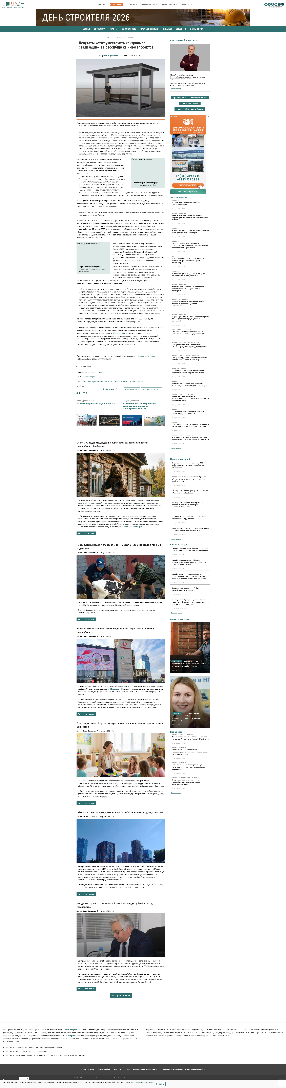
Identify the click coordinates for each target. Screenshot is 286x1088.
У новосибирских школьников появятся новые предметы (189, 203)
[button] (261, 4)
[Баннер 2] (109, 420)
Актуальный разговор (184, 40)
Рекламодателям (275, 7)
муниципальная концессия (102, 381)
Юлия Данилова (111, 56)
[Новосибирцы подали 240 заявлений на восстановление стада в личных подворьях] (121, 577)
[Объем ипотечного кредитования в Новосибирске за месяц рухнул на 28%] (121, 841)
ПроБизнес (189, 435)
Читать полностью (86, 533)
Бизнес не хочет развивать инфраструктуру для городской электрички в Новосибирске (190, 398)
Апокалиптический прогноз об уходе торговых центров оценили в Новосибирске (188, 303)
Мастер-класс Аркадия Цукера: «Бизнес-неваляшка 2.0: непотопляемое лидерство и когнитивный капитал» (190, 602)
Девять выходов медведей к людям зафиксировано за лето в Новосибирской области (190, 217)
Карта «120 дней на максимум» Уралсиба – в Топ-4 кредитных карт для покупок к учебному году (190, 479)
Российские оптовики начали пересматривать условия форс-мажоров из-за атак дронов (189, 752)
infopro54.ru (73, 1035)
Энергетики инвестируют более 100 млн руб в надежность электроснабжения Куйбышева (189, 465)
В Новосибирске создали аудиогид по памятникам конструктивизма (188, 274)
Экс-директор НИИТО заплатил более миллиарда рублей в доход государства (189, 345)
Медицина (182, 342)
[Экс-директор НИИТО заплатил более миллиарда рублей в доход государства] (121, 935)
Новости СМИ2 (82, 414)
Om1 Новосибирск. (134, 526)
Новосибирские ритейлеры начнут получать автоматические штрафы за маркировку (188, 767)
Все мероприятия (176, 613)
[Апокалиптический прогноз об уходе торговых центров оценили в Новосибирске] (121, 661)
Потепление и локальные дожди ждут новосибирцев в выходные (188, 412)
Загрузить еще (121, 995)
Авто (173, 256)
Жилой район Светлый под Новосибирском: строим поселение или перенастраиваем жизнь (187, 77)
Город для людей (190, 103)
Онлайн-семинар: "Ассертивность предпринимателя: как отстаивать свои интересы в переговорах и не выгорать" (189, 576)
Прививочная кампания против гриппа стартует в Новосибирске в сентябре (188, 371)
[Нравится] (78, 393)
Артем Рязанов (89, 816)
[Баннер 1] (87, 420)
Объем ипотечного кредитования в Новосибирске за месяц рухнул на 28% (120, 812)
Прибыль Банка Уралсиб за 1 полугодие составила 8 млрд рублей (189, 517)
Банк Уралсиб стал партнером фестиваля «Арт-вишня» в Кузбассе (190, 492)
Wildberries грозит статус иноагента (96, 403)
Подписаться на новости (152, 389)
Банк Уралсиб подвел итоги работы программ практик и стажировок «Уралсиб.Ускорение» (187, 504)
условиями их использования (142, 1082)
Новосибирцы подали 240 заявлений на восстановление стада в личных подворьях (189, 288)
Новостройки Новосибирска (190, 109)
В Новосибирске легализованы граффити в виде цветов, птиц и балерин (190, 231)
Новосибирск (90, 377)
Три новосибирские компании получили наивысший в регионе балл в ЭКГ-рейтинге (190, 438)
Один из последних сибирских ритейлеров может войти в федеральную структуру (190, 425)
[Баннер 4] (154, 420)
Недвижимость (184, 299)
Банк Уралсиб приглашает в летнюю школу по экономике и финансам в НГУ (190, 529)
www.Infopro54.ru (72, 1030)
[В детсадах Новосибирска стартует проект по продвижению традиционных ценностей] (121, 755)
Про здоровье (179, 97)
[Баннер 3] (132, 420)
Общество (175, 200)
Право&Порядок (193, 342)
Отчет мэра (86, 381)
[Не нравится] (84, 393)
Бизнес (109, 37)
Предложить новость (132, 389)
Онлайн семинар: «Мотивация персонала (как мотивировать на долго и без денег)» (190, 549)
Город (130, 37)
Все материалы (176, 88)
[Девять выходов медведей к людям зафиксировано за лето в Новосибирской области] (121, 475)
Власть (120, 37)
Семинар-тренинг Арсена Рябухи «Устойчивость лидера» (186, 589)
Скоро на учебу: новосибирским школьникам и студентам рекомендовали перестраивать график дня (190, 245)
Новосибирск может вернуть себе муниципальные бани (147, 183)
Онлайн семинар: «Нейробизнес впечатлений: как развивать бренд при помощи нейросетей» (189, 562)
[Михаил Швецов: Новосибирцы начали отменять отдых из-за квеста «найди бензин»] (190, 647)
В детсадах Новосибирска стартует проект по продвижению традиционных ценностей (190, 318)
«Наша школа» (119, 333)
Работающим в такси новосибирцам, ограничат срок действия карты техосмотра (188, 260)
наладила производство (146, 356)
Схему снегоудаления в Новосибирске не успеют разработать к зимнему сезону (189, 358)
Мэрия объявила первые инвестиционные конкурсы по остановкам (92, 268)
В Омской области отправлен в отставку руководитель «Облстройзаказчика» (139, 406)
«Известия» (115, 689)
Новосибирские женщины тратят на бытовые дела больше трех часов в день (190, 384)
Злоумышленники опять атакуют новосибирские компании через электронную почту (186, 782)
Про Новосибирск (198, 97)
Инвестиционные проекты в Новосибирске (130, 381)
